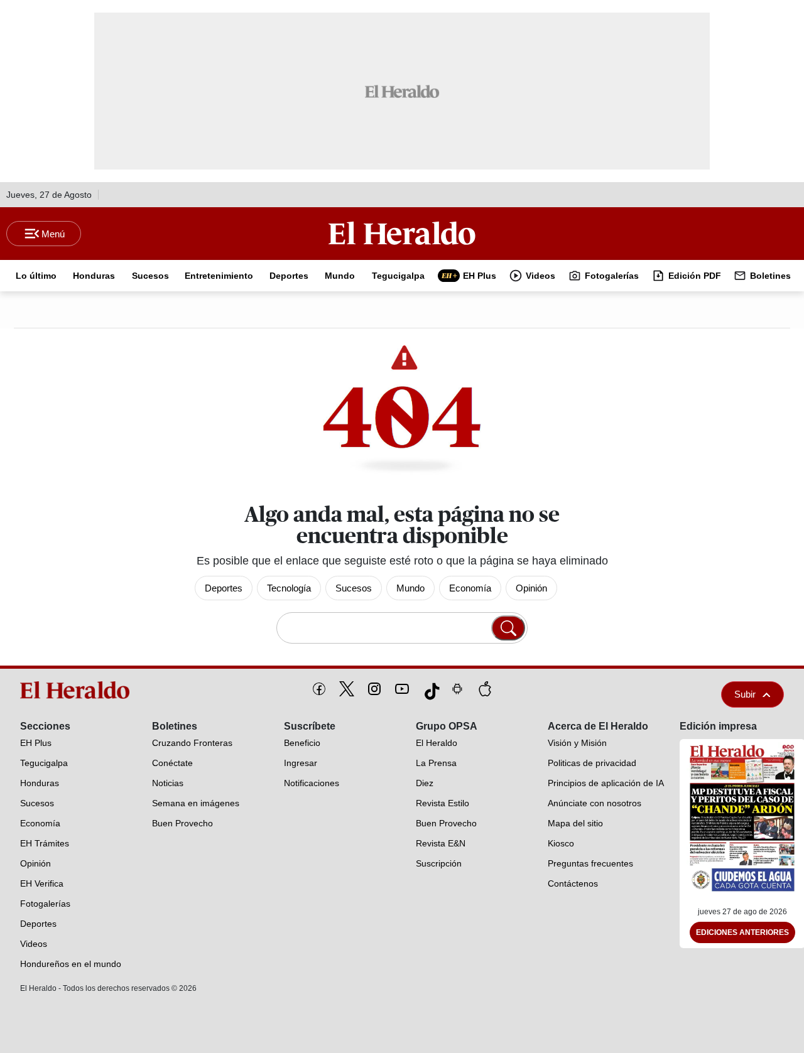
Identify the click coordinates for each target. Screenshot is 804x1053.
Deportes (223, 588)
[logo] (77, 690)
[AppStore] (484, 688)
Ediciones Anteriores (742, 932)
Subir (745, 694)
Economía (470, 588)
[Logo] (402, 233)
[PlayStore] (457, 688)
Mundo (410, 588)
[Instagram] (374, 688)
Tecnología (289, 588)
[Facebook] (319, 688)
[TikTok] (429, 688)
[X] (346, 688)
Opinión (531, 588)
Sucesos (353, 588)
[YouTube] (402, 688)
